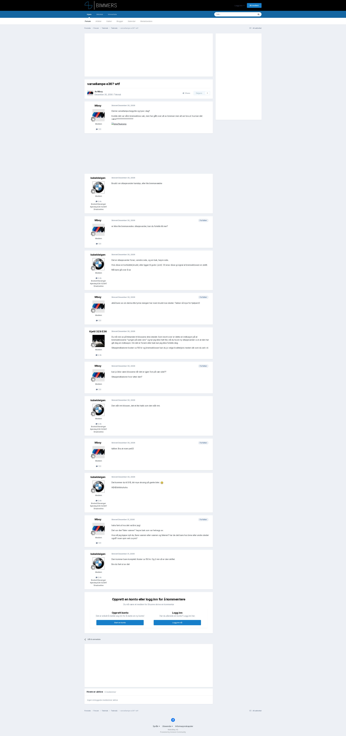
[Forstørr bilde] (162, 482)
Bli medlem (254, 5)
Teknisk (117, 94)
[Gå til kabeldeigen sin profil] (98, 187)
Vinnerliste (112, 14)
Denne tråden (246, 14)
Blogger (120, 21)
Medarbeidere (146, 21)
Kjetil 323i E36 (98, 331)
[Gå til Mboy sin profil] (90, 93)
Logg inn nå (177, 622)
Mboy (100, 91)
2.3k (99, 355)
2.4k (99, 201)
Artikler (99, 21)
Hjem (89, 14)
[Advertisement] (136, 55)
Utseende (167, 726)
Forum (88, 21)
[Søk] (259, 14)
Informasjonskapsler (184, 726)
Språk (156, 726)
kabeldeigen (98, 177)
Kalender (132, 21)
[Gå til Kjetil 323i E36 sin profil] (98, 341)
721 (99, 129)
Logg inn (239, 5)
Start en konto (120, 622)
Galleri (109, 21)
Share (187, 93)
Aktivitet (99, 14)
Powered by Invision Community (173, 732)
